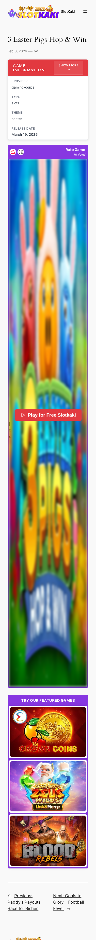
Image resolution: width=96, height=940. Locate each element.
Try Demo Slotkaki (48, 732)
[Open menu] (85, 12)
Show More (69, 65)
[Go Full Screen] (20, 152)
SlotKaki (68, 11)
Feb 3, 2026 (17, 51)
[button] (48, 422)
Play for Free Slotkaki (51, 415)
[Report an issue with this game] (13, 152)
